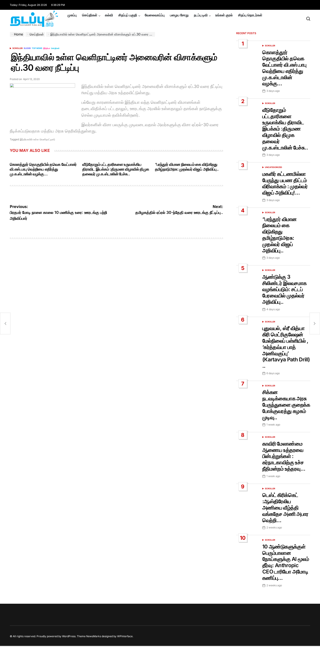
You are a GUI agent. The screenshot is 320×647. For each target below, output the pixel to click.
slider (27, 48)
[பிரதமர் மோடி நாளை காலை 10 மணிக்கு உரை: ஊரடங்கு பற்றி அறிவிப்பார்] (5, 323)
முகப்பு (72, 15)
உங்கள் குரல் (224, 15)
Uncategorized (273, 167)
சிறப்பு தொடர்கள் (250, 15)
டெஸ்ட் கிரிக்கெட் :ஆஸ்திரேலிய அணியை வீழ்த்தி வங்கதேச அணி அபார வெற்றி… (285, 507)
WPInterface (125, 636)
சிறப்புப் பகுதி (127, 15)
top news (37, 48)
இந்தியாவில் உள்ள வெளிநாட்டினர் (37, 139)
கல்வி (109, 15)
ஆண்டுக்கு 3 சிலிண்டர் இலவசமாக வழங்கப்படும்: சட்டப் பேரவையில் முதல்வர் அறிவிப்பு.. (284, 289)
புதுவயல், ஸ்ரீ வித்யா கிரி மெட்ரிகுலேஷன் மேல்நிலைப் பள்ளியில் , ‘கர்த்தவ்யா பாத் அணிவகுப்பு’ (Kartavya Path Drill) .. (286, 347)
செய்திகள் (89, 15)
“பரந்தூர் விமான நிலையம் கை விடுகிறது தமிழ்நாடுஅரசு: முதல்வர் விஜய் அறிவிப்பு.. (187, 166)
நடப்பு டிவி (201, 15)
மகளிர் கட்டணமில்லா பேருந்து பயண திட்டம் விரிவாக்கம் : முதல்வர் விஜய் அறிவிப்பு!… (285, 183)
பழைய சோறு (179, 15)
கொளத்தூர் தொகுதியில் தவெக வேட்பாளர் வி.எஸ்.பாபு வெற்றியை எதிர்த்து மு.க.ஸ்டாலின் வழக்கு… (43, 169)
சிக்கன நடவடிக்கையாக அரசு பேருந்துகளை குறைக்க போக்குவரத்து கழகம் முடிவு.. (286, 404)
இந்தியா (46, 48)
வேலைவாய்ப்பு (155, 15)
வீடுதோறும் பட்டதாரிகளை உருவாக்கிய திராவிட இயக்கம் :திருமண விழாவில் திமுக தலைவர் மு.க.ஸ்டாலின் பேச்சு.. (115, 169)
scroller (17, 48)
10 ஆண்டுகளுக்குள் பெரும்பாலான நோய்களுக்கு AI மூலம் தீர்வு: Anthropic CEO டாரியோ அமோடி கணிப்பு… (285, 562)
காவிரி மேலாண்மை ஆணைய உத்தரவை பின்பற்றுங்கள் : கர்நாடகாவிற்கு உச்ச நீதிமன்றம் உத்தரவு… (283, 456)
